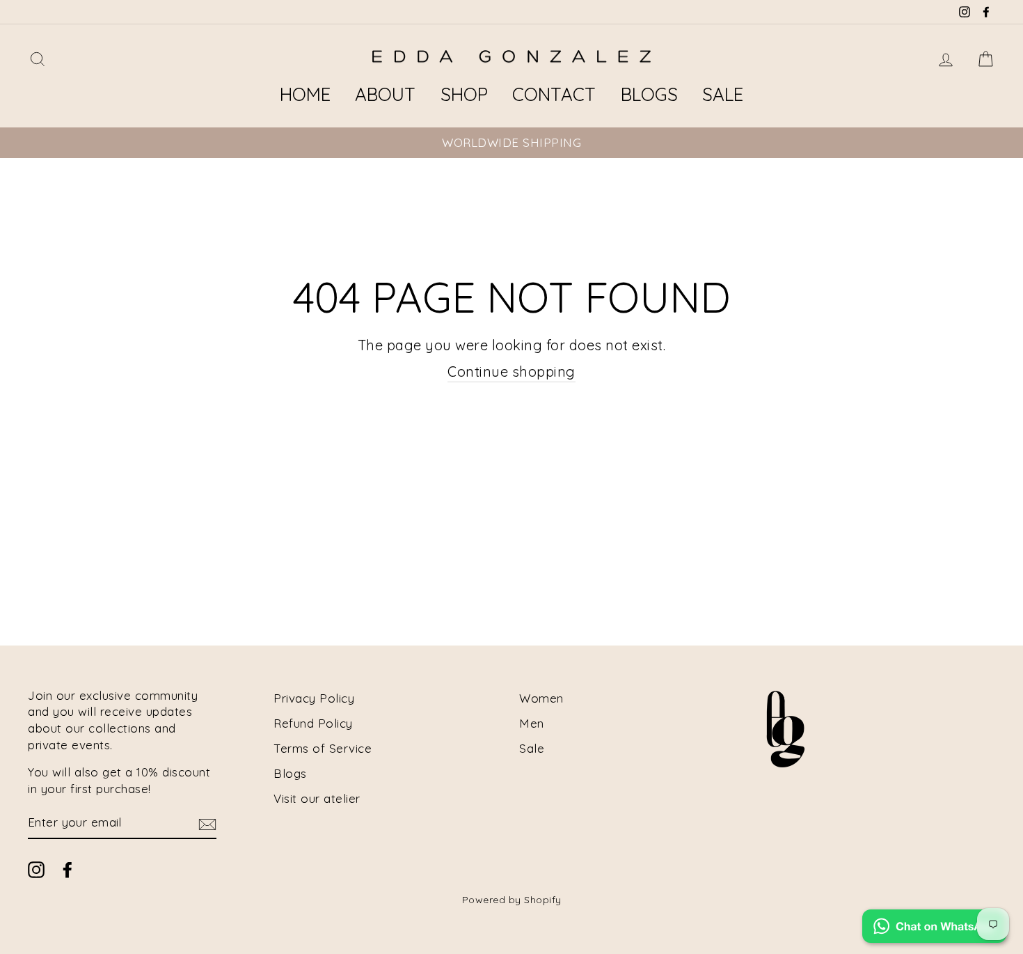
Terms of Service (322, 748)
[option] (511, 142)
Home (305, 94)
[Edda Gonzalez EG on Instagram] (36, 869)
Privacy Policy (313, 698)
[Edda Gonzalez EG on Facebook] (67, 869)
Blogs (649, 94)
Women (541, 698)
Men (531, 723)
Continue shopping (511, 371)
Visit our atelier (316, 798)
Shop (464, 94)
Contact (554, 94)
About (385, 94)
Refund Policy (313, 723)
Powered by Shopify (512, 899)
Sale (722, 94)
